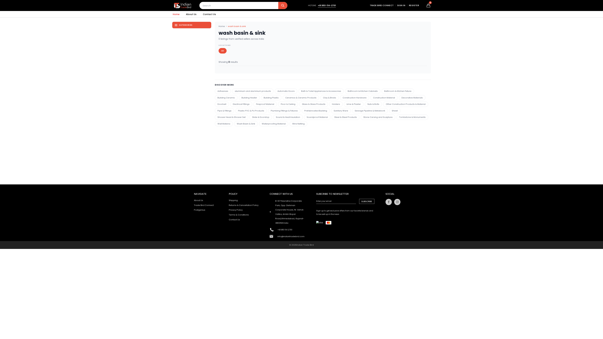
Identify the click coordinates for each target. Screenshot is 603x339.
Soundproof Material (317, 117)
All (222, 50)
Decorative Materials (412, 97)
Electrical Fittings (241, 104)
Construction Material (384, 97)
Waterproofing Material (274, 123)
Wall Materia (223, 123)
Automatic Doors (286, 91)
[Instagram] (397, 202)
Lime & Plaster (354, 104)
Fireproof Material (265, 104)
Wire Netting (298, 123)
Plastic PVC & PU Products (251, 110)
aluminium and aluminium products (253, 91)
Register (414, 5)
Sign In (401, 5)
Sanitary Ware (341, 110)
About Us (191, 14)
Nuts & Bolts (373, 104)
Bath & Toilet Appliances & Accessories (321, 91)
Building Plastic (271, 97)
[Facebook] (389, 202)
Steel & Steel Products (345, 117)
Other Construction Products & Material (406, 104)
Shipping (233, 200)
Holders (336, 104)
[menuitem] (176, 14)
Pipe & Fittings (224, 110)
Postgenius (199, 209)
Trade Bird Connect (382, 5)
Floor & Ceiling (288, 104)
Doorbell (221, 104)
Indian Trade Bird (305, 244)
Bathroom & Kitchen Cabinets (363, 91)
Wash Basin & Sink (246, 123)
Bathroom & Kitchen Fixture (397, 91)
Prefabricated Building (315, 110)
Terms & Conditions (239, 214)
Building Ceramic (226, 97)
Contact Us (209, 14)
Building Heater (249, 97)
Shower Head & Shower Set (231, 117)
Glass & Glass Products (313, 104)
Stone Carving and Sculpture (378, 117)
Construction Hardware (355, 97)
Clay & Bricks (329, 97)
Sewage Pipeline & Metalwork (370, 110)
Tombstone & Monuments (412, 117)
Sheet (395, 110)
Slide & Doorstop (260, 117)
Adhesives (222, 91)
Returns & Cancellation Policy (243, 205)
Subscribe (366, 201)
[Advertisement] (311, 148)
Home (176, 14)
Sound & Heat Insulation (288, 117)
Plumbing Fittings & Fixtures (284, 110)
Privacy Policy (236, 209)
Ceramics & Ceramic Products (300, 97)
